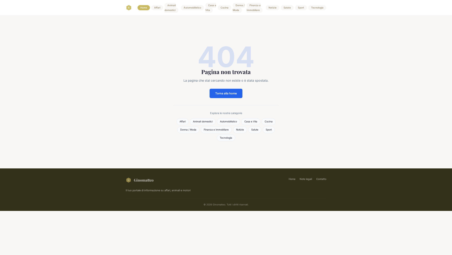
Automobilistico (192, 7)
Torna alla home (226, 93)
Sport (301, 7)
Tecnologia (317, 7)
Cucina (224, 7)
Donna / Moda (239, 8)
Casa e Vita (210, 8)
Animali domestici (170, 8)
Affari (157, 7)
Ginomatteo (144, 179)
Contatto (321, 178)
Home (143, 7)
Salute (287, 7)
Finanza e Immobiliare (254, 8)
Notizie (272, 7)
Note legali (306, 178)
